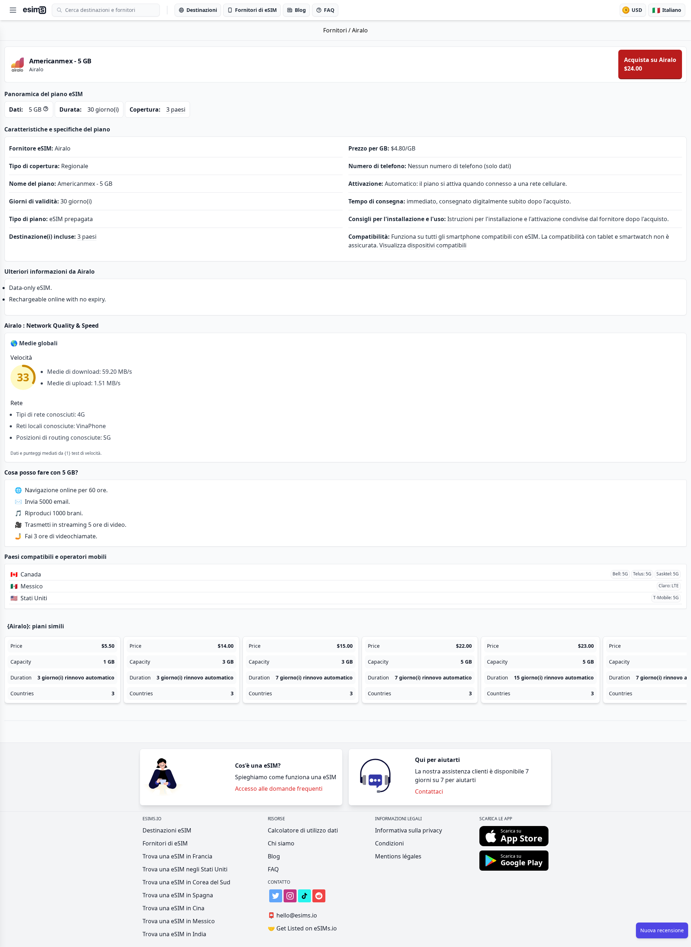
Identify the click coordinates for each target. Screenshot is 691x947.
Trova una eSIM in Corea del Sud (186, 882)
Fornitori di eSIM (165, 843)
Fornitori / (337, 30)
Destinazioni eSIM (167, 830)
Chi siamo (281, 843)
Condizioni (389, 843)
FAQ (273, 869)
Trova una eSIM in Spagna (178, 895)
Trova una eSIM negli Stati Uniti (185, 869)
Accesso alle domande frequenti (278, 789)
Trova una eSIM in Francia (177, 856)
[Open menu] (13, 10)
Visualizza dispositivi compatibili (422, 245)
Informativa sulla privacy (408, 830)
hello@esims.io (292, 915)
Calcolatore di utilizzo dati (303, 830)
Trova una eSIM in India (174, 934)
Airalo (360, 30)
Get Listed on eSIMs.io (302, 928)
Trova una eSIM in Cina (173, 908)
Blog (274, 856)
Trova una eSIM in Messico (179, 921)
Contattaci (429, 791)
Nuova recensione (662, 930)
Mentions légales (398, 856)
